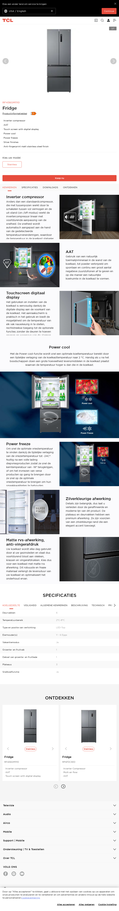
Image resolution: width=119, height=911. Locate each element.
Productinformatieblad (14, 113)
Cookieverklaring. (30, 897)
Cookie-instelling (107, 904)
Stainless (12, 164)
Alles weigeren (87, 904)
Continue (109, 11)
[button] (56, 786)
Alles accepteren (66, 904)
